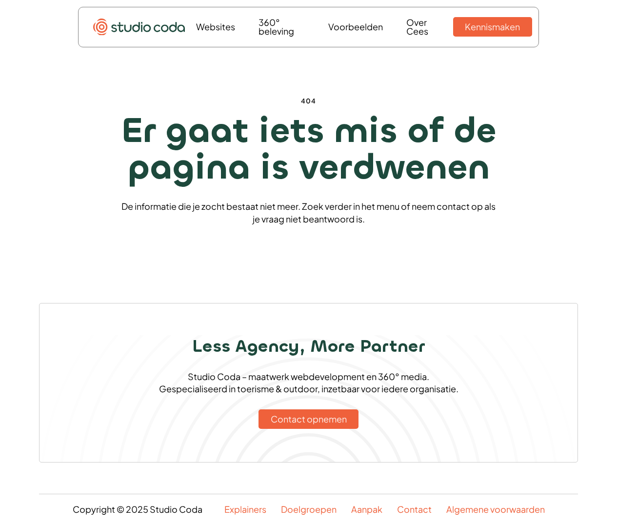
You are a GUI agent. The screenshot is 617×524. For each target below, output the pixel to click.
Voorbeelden (355, 26)
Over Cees (417, 27)
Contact (414, 509)
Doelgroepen (309, 509)
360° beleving (276, 27)
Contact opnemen (309, 418)
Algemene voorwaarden (495, 509)
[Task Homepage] (139, 27)
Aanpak (366, 509)
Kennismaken (492, 26)
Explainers (245, 509)
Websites (215, 26)
